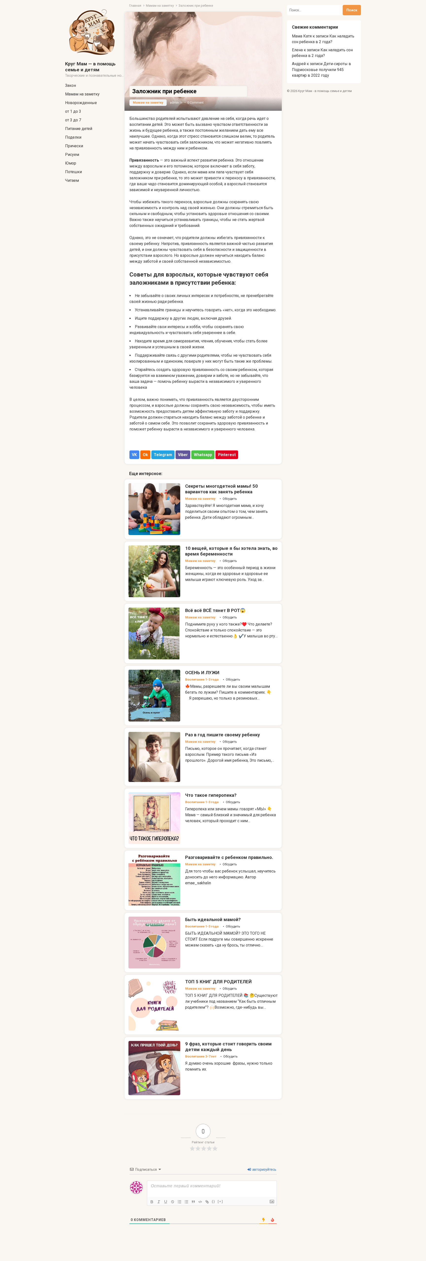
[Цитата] (193, 1202)
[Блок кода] (200, 1202)
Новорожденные (81, 102)
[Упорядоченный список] (179, 1202)
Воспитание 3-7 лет (200, 1056)
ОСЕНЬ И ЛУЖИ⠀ (204, 672)
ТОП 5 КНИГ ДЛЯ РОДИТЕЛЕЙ (218, 981)
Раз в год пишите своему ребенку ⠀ (224, 734)
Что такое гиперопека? (210, 795)
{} (213, 1201)
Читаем (72, 180)
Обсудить (230, 499)
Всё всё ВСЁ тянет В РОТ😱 (215, 610)
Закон (70, 85)
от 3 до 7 (73, 120)
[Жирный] (151, 1202)
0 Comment (195, 102)
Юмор (70, 163)
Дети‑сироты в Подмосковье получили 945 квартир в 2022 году (321, 69)
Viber (183, 454)
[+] (220, 1201)
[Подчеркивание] (165, 1202)
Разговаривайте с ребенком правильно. (229, 857)
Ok (145, 454)
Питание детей (78, 128)
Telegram (163, 454)
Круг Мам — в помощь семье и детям (90, 67)
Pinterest (227, 454)
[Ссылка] (207, 1202)
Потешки (73, 171)
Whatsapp (203, 454)
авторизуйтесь (263, 1169)
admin (174, 102)
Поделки (73, 137)
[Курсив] (158, 1202)
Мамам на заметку (82, 94)
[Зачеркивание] (172, 1202)
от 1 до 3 (73, 111)
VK (134, 454)
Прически (74, 146)
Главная (135, 5)
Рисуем (72, 154)
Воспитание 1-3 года (202, 679)
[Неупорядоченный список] (186, 1202)
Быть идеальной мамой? (213, 919)
